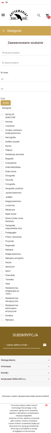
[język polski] (3, 2)
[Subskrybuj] (45, 345)
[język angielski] (6, 2)
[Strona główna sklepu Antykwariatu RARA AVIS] (19, 16)
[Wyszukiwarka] (38, 15)
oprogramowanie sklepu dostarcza (30, 396)
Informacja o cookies (9, 396)
